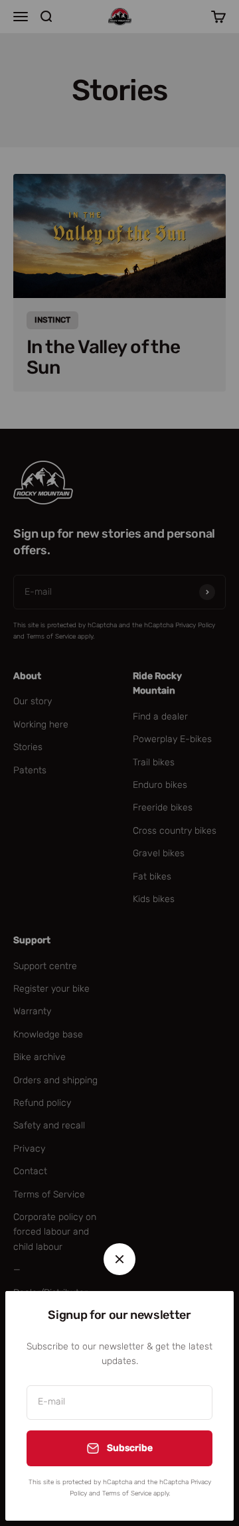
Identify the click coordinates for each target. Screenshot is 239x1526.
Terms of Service (126, 1493)
